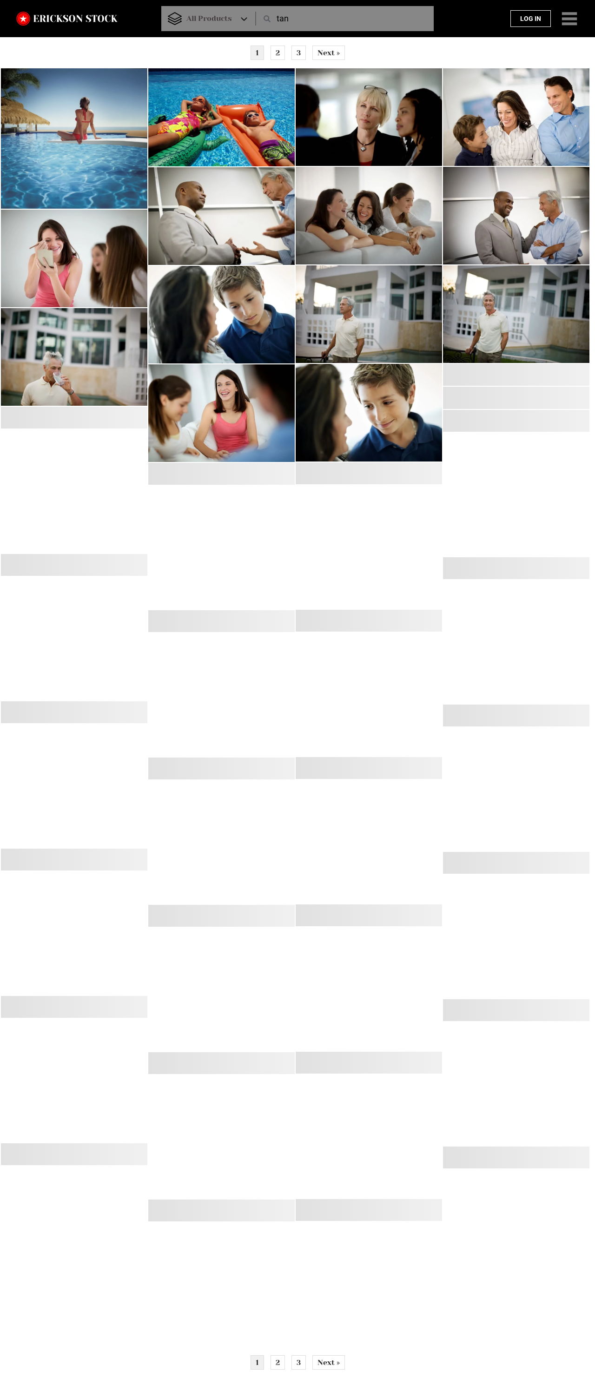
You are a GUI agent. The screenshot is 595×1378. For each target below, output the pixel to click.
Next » (328, 52)
